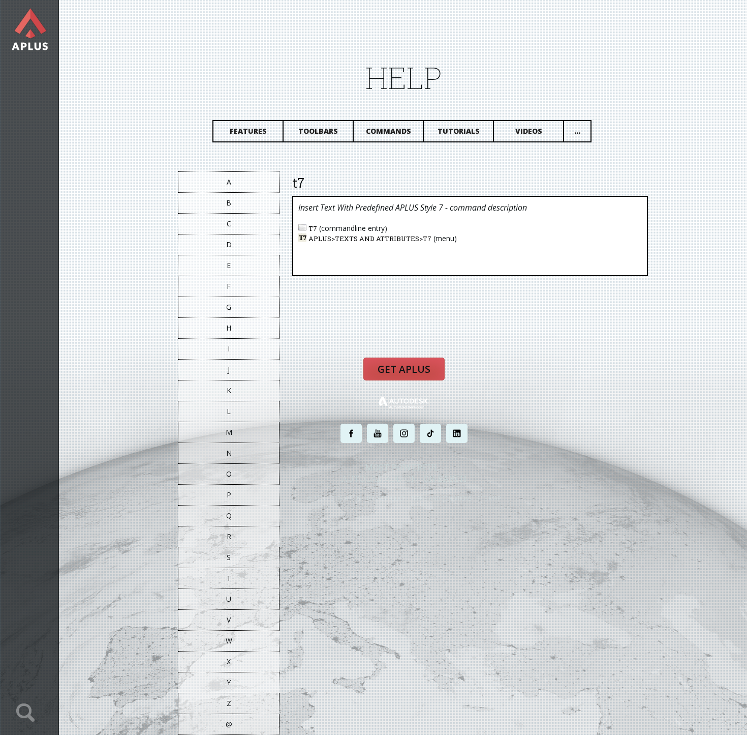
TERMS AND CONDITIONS (441, 498)
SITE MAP (489, 498)
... (577, 131)
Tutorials (459, 131)
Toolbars (318, 131)
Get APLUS (404, 369)
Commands (388, 131)
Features (248, 131)
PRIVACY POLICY (386, 498)
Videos (528, 131)
